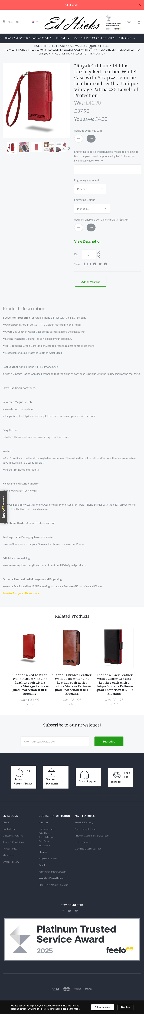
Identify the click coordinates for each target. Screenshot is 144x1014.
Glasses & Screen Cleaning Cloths (28, 38)
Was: (79, 103)
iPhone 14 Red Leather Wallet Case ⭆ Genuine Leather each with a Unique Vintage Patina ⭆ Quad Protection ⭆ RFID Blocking (30, 684)
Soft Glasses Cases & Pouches (94, 38)
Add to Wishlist (90, 281)
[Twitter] (69, 911)
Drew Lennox (58, 47)
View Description (87, 241)
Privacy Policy (10, 848)
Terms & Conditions (13, 842)
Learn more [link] (73, 1008)
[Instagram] (76, 911)
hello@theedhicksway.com (52, 871)
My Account (9, 855)
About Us (8, 822)
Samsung (125, 38)
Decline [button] (125, 1007)
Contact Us (9, 828)
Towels (80, 47)
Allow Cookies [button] (102, 1007)
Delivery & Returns (13, 835)
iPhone (61, 38)
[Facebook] (63, 911)
